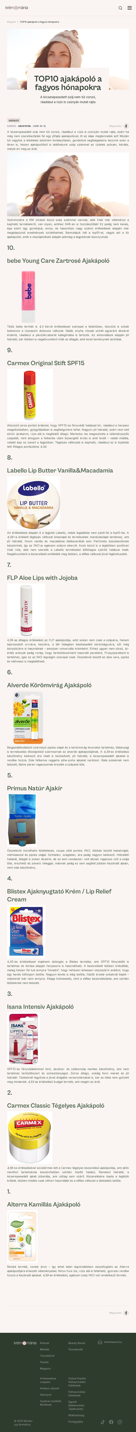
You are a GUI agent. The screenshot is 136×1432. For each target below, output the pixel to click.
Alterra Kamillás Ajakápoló (43, 1204)
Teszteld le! (47, 1355)
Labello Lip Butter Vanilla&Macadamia (60, 470)
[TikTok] (103, 1422)
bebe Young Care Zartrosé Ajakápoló (58, 261)
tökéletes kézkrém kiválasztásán (48, 140)
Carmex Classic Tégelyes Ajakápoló (55, 1105)
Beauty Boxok (76, 1342)
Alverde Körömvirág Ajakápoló (49, 685)
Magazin (11, 22)
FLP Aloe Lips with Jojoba (42, 578)
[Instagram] (120, 1422)
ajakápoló (14, 120)
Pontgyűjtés (75, 1421)
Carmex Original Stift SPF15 (45, 363)
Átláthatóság (76, 1415)
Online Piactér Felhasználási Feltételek (77, 1382)
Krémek (44, 1342)
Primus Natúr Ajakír (34, 788)
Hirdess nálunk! (49, 1388)
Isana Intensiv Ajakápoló (40, 1007)
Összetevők (75, 1349)
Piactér (44, 1362)
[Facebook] (111, 1422)
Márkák (44, 1349)
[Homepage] (17, 8)
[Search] (120, 8)
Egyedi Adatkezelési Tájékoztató (76, 1405)
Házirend (45, 1394)
